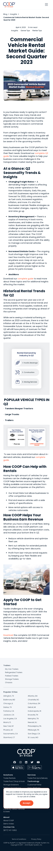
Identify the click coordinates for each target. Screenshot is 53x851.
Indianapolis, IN (34, 711)
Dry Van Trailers (11, 669)
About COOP (8, 820)
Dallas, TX (7, 707)
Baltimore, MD (9, 699)
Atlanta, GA (32, 696)
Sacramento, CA (10, 733)
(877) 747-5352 (10, 830)
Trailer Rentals (9, 778)
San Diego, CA (34, 733)
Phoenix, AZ (8, 730)
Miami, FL (7, 722)
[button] (46, 5)
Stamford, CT (9, 737)
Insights (13, 14)
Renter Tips (37, 30)
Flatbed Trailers (11, 676)
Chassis (8, 682)
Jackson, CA (8, 715)
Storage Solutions (11, 784)
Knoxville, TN (33, 715)
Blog (5, 14)
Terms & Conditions (19, 839)
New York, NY (8, 726)
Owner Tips (25, 30)
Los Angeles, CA (10, 718)
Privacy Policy (36, 839)
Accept (26, 803)
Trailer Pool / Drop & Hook (14, 781)
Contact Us (9, 827)
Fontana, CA (8, 711)
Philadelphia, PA (34, 726)
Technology (33, 781)
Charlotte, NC (33, 699)
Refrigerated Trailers (13, 672)
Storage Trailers (12, 679)
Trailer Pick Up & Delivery (37, 778)
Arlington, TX (8, 696)
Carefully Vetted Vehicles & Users (14, 810)
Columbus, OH (34, 703)
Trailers (6, 665)
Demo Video (8, 823)
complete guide (25, 278)
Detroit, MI (32, 707)
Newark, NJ (32, 722)
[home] (8, 4)
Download (8, 635)
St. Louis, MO (33, 737)
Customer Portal (34, 784)
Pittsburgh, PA (33, 730)
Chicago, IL (8, 703)
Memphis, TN (33, 718)
